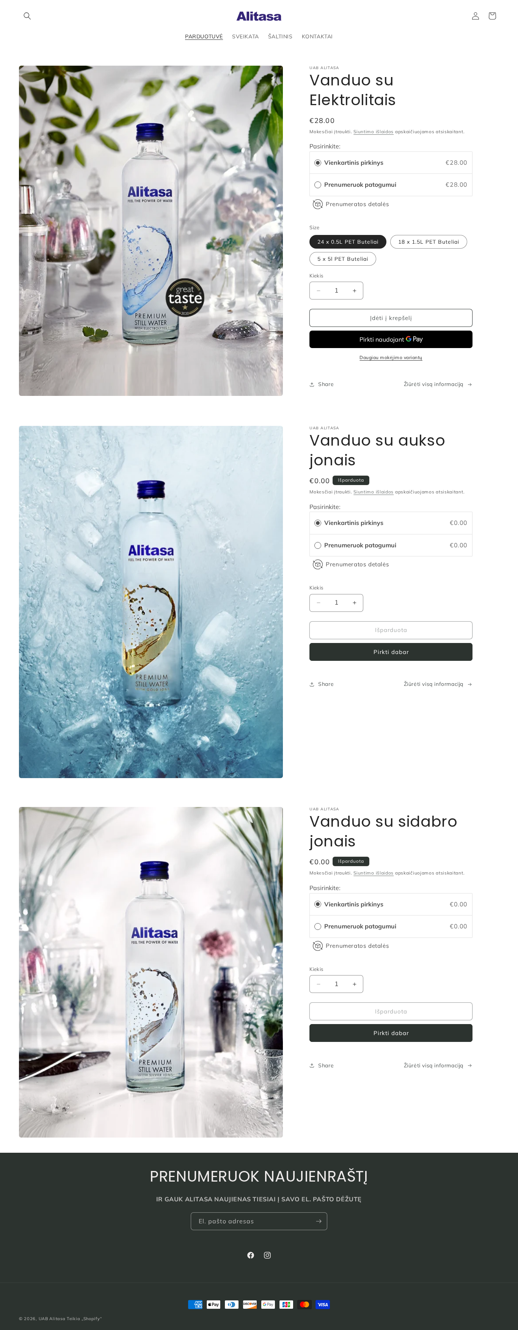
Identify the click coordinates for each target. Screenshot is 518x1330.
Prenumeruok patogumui (361, 184)
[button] (27, 16)
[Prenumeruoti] (318, 1221)
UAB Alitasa (52, 1318)
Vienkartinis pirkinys (353, 162)
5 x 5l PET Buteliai (342, 258)
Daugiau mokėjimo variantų (390, 357)
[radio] (317, 163)
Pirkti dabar (391, 652)
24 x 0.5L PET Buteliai (347, 241)
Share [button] (326, 384)
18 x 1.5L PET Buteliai (428, 241)
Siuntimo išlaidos (373, 131)
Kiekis (316, 276)
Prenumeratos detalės (357, 204)
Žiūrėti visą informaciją (433, 384)
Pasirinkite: (325, 146)
